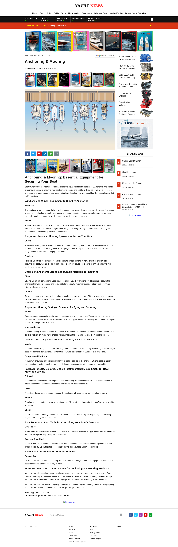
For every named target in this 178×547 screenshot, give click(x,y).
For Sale (72, 529)
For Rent (93, 526)
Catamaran (87, 13)
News (34, 13)
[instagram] (141, 515)
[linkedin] (39, 153)
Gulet (48, 13)
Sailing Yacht (60, 13)
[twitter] (33, 153)
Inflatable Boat (100, 13)
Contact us (117, 526)
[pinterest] (45, 153)
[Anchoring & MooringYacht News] (89, 6)
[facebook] (27, 153)
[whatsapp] (150, 515)
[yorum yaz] (56, 153)
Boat (42, 13)
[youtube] (145, 515)
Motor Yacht (73, 13)
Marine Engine (116, 13)
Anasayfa (28, 55)
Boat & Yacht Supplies (135, 13)
